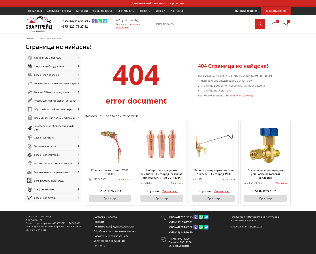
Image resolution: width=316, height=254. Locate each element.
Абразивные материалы (47, 57)
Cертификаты (126, 10)
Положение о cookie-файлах (110, 236)
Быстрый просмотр (110, 145)
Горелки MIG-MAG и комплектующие (55, 83)
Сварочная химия (44, 137)
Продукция (35, 10)
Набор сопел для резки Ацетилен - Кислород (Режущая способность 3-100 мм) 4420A (161, 174)
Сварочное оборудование (49, 66)
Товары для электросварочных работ (55, 100)
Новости (145, 10)
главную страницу (241, 95)
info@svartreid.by (127, 20)
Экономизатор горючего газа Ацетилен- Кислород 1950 (213, 172)
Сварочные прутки (45, 197)
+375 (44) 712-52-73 (181, 217)
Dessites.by (256, 226)
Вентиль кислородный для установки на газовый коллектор (265, 174)
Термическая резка (45, 146)
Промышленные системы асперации (55, 117)
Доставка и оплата (59, 10)
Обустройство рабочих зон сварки (54, 109)
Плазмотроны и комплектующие (53, 163)
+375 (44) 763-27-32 (181, 227)
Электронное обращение (109, 240)
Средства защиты (44, 189)
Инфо (160, 10)
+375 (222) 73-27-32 (181, 222)
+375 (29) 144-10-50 (181, 232)
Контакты (177, 10)
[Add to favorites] (128, 126)
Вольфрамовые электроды (49, 180)
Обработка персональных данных (114, 231)
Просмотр (110, 198)
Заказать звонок (276, 10)
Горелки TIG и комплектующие (51, 92)
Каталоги (82, 10)
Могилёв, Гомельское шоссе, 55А (128, 25)
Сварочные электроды (47, 154)
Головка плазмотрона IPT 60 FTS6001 (109, 172)
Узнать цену (170, 191)
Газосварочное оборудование (51, 172)
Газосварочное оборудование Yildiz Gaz (54, 127)
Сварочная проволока (46, 74)
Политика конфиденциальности (113, 226)
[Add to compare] (128, 132)
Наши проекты (102, 10)
